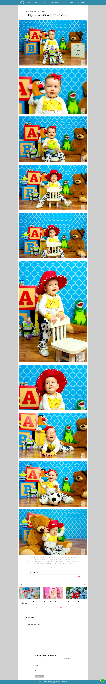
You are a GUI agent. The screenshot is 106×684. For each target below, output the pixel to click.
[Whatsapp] (84, 2)
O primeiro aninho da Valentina (27, 603)
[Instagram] (82, 2)
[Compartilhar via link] (37, 572)
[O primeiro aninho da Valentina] (29, 593)
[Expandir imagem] (53, 42)
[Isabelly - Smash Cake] (53, 593)
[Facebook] (79, 2)
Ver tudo (84, 584)
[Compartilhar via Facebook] (27, 572)
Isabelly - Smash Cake (51, 602)
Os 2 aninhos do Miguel (75, 602)
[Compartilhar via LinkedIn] (34, 572)
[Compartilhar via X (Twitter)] (30, 572)
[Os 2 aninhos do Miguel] (76, 593)
